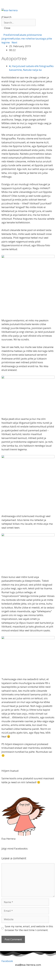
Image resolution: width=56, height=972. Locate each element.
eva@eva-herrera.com (28, 964)
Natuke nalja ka (32, 70)
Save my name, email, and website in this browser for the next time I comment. (29, 928)
